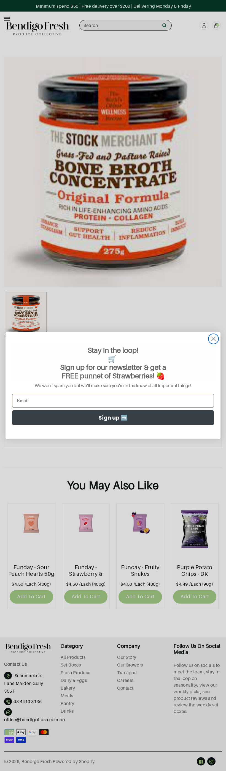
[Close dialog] (213, 339)
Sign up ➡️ (113, 418)
